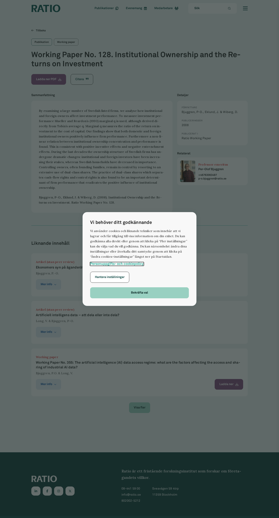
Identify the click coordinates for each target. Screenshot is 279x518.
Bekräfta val (139, 292)
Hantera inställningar (110, 277)
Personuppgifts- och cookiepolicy (117, 263)
